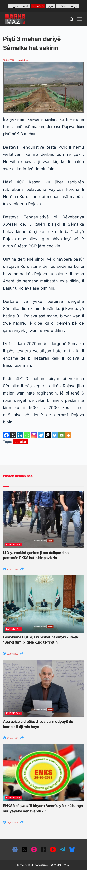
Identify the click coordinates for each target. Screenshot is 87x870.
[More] (68, 435)
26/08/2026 (12, 654)
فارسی (73, 6)
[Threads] (48, 435)
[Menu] (79, 19)
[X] (13, 435)
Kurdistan (23, 60)
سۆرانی (13, 6)
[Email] (61, 435)
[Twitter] (55, 435)
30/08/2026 (12, 569)
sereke (20, 442)
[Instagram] (34, 435)
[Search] (71, 19)
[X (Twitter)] (24, 849)
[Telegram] (41, 435)
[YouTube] (53, 849)
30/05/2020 (8, 60)
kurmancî (38, 6)
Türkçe (61, 6)
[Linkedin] (20, 435)
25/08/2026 (12, 738)
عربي (51, 6)
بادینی (25, 6)
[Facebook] (6, 435)
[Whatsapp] (27, 435)
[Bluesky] (72, 849)
